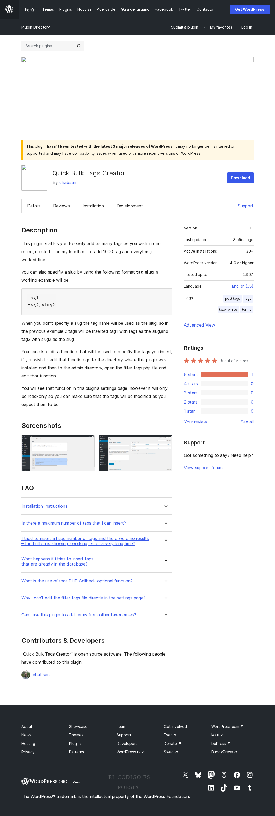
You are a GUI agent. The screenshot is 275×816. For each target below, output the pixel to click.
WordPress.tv (131, 752)
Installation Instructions (44, 506)
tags (247, 298)
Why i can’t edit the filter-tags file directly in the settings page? (83, 597)
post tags (232, 298)
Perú (76, 782)
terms (246, 310)
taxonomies (228, 310)
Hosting (28, 743)
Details (34, 206)
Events (170, 735)
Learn (121, 726)
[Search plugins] (78, 46)
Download (240, 177)
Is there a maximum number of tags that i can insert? (73, 523)
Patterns (76, 752)
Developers (127, 743)
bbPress (221, 743)
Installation (93, 206)
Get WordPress (250, 9)
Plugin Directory (35, 27)
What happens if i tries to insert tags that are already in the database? (57, 561)
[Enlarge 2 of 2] (165, 442)
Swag (171, 752)
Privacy (28, 752)
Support (246, 206)
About (26, 726)
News (26, 735)
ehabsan (67, 182)
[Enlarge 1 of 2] (87, 442)
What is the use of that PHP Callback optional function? (77, 581)
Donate (173, 743)
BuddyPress (224, 752)
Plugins (75, 743)
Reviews (61, 206)
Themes (76, 735)
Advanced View (199, 325)
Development (130, 206)
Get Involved (175, 726)
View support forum (203, 467)
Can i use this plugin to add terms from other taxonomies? (78, 614)
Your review (195, 422)
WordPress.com (227, 726)
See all (247, 422)
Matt (217, 735)
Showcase (78, 726)
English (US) (243, 286)
